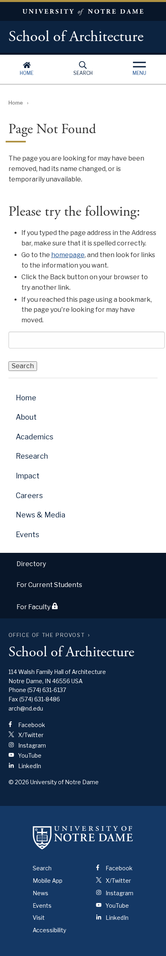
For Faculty (34, 607)
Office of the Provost (46, 635)
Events (27, 534)
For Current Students (49, 585)
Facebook (31, 724)
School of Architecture (75, 37)
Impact (27, 476)
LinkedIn (29, 765)
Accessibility (49, 930)
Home (26, 73)
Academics (34, 437)
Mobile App (47, 880)
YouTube (29, 755)
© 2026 (18, 782)
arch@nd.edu (25, 708)
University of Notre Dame (83, 11)
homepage (68, 255)
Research (32, 456)
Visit (39, 917)
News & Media (40, 515)
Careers (29, 495)
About (26, 417)
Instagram (31, 745)
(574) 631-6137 (46, 689)
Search (83, 73)
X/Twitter (30, 734)
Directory (31, 564)
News (40, 893)
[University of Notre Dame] (83, 837)
